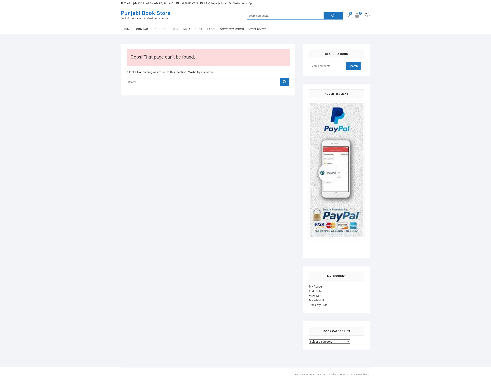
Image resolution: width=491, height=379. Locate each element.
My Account (193, 29)
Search (333, 16)
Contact (143, 29)
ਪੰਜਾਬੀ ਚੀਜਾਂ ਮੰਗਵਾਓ (232, 29)
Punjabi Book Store (146, 13)
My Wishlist (316, 300)
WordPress (364, 374)
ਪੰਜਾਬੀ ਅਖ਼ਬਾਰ (257, 29)
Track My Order (318, 305)
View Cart (315, 295)
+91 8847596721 (189, 3)
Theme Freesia (340, 374)
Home (127, 29)
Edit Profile (316, 291)
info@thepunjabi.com (215, 3)
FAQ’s (211, 29)
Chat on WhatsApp (242, 3)
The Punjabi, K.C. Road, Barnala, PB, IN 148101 (149, 3)
